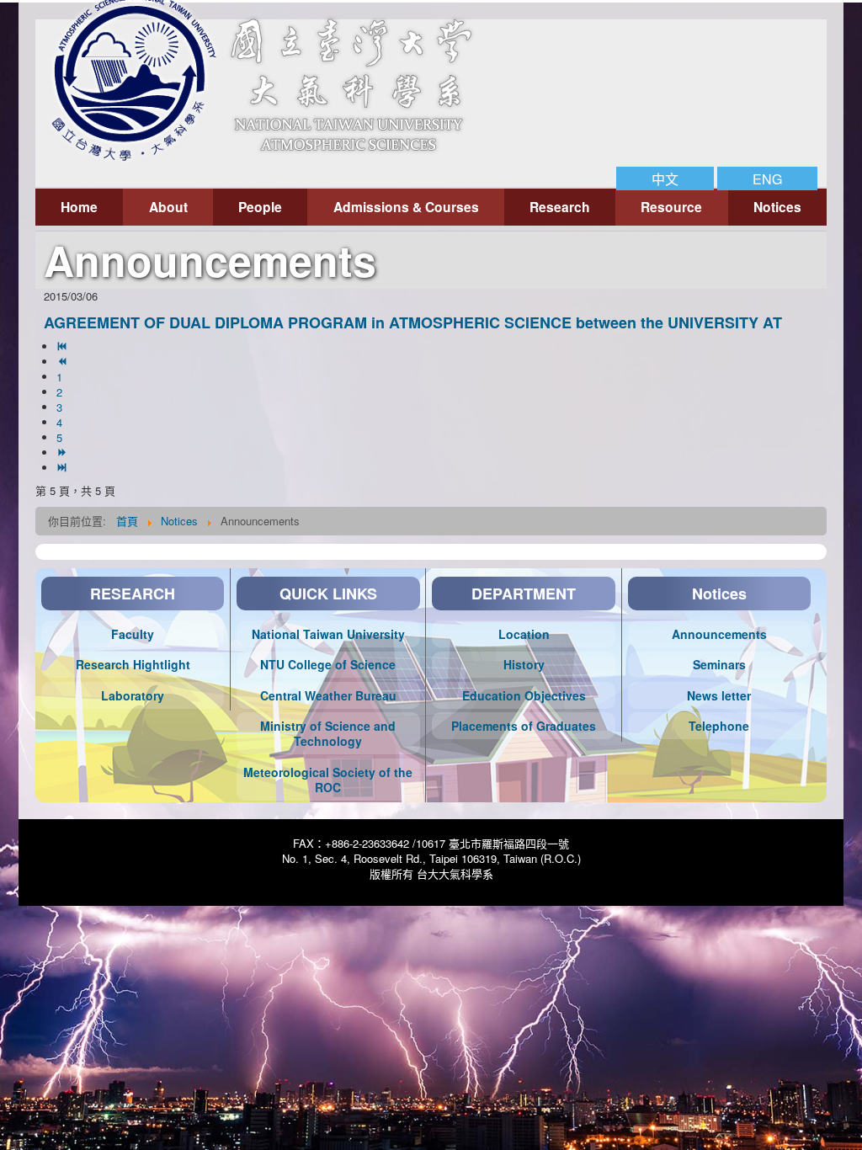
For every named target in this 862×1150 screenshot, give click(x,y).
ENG (767, 178)
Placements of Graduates (523, 725)
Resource (671, 206)
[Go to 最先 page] (63, 346)
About (168, 206)
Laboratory (132, 695)
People (260, 206)
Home (79, 206)
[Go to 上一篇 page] (63, 362)
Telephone (719, 725)
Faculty (132, 634)
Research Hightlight (133, 664)
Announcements (719, 634)
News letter (719, 695)
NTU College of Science (328, 664)
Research (559, 206)
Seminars (719, 664)
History (524, 664)
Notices (777, 206)
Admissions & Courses (406, 206)
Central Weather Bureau (328, 695)
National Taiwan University (328, 634)
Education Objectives (524, 695)
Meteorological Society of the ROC (327, 779)
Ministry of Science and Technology (328, 733)
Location (524, 634)
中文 (665, 178)
